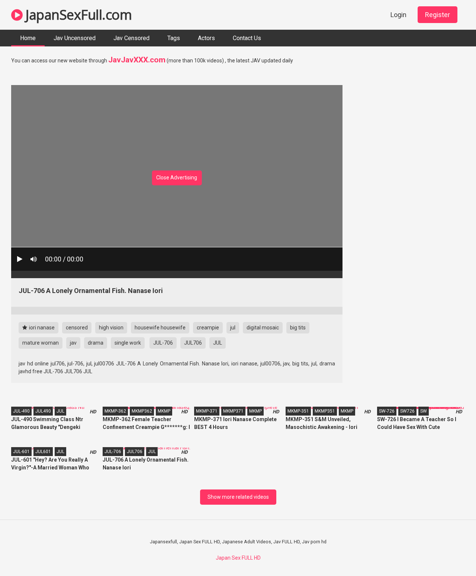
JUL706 (193, 343)
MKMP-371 (207, 411)
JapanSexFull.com (77, 15)
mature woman (40, 343)
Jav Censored (131, 38)
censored (77, 328)
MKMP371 (233, 411)
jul (232, 328)
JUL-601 (21, 451)
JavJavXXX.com (136, 59)
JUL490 (43, 411)
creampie (208, 328)
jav (73, 343)
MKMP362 (142, 411)
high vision (111, 328)
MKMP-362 (115, 411)
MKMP (164, 411)
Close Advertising (176, 177)
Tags (173, 38)
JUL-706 (163, 343)
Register (437, 15)
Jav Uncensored (75, 38)
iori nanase (41, 328)
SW (423, 411)
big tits (298, 328)
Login (398, 15)
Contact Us (247, 38)
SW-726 (387, 411)
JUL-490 (21, 411)
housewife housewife (160, 328)
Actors (206, 38)
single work (128, 343)
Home (28, 38)
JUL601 (43, 451)
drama (95, 343)
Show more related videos (238, 497)
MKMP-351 (298, 411)
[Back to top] (451, 553)
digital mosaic (263, 328)
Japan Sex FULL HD (238, 558)
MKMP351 (325, 411)
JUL (217, 343)
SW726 (407, 411)
